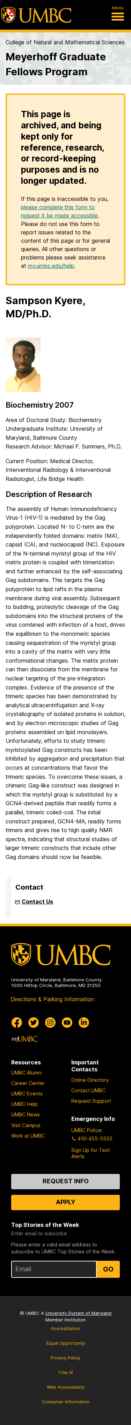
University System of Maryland (78, 1313)
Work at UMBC (28, 1136)
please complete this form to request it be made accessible (59, 211)
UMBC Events (27, 1093)
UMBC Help (24, 1104)
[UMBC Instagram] (50, 1022)
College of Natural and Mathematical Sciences (65, 42)
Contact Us (37, 901)
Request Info (66, 1181)
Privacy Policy (65, 1357)
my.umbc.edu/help (51, 265)
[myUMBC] (24, 1039)
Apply (65, 1202)
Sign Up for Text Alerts (90, 1153)
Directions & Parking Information (52, 999)
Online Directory (90, 1080)
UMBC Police (86, 1130)
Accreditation (65, 1328)
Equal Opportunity (65, 1343)
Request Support (91, 1101)
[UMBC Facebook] (16, 1022)
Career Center (28, 1083)
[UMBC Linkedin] (84, 1022)
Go (108, 1269)
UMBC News (25, 1114)
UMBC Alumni (26, 1073)
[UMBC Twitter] (33, 1022)
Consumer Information (65, 1401)
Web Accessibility (66, 1387)
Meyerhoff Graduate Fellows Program (56, 64)
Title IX (65, 1372)
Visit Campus (26, 1125)
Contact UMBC (88, 1090)
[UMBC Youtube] (67, 1022)
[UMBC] (36, 15)
